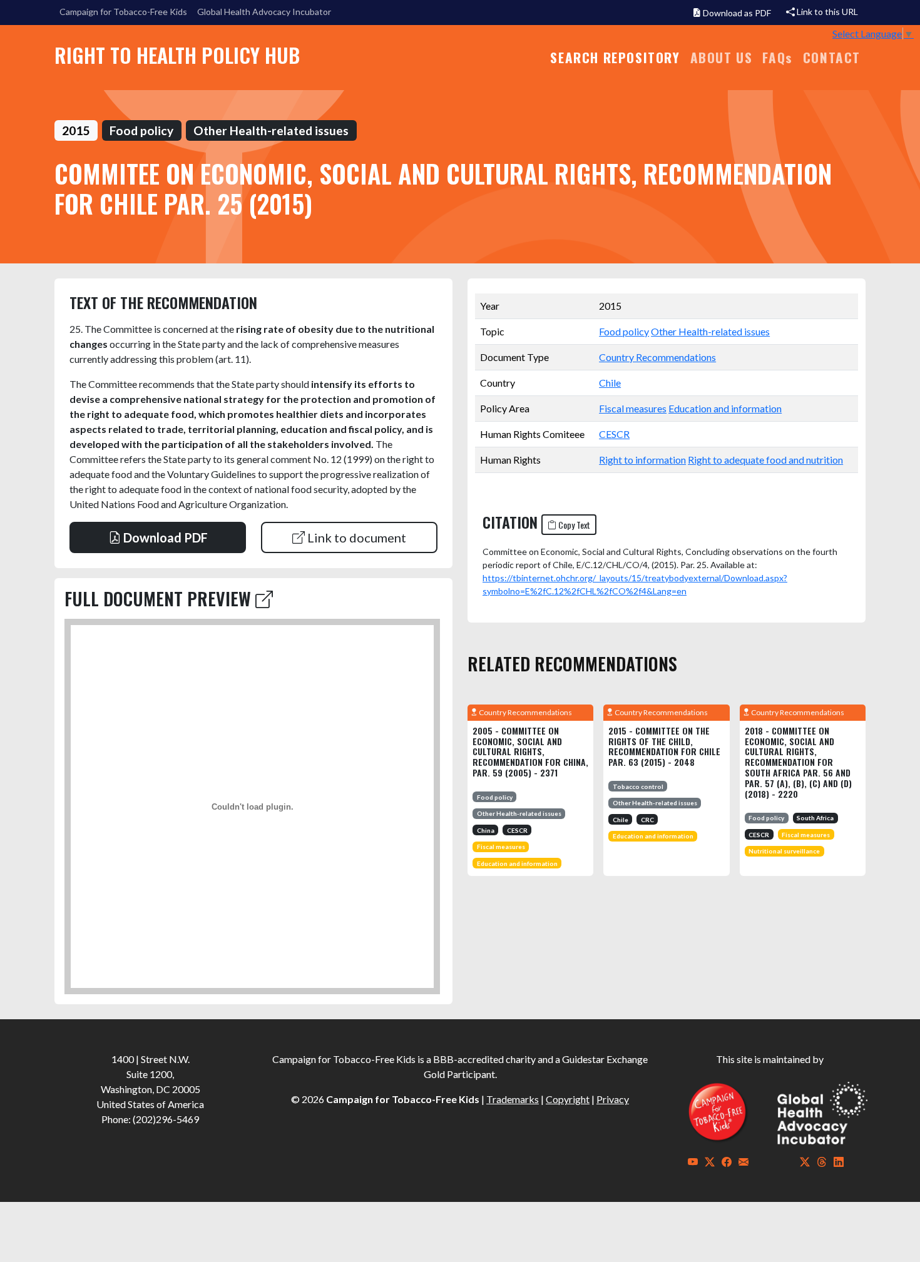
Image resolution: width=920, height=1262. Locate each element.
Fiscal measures (633, 408)
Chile (610, 383)
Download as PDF (736, 13)
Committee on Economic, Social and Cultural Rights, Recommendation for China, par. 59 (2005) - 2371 (530, 751)
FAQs (777, 57)
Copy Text (573, 524)
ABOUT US (721, 57)
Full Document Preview (159, 598)
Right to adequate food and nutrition (765, 460)
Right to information (642, 460)
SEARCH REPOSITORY (615, 57)
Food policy (624, 331)
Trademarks (512, 1099)
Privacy (612, 1099)
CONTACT (832, 57)
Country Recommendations (657, 357)
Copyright (568, 1099)
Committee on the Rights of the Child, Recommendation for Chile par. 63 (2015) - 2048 (664, 746)
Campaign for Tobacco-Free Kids (123, 11)
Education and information (725, 408)
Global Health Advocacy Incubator (264, 11)
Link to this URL (826, 11)
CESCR (614, 434)
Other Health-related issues (710, 331)
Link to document (355, 537)
